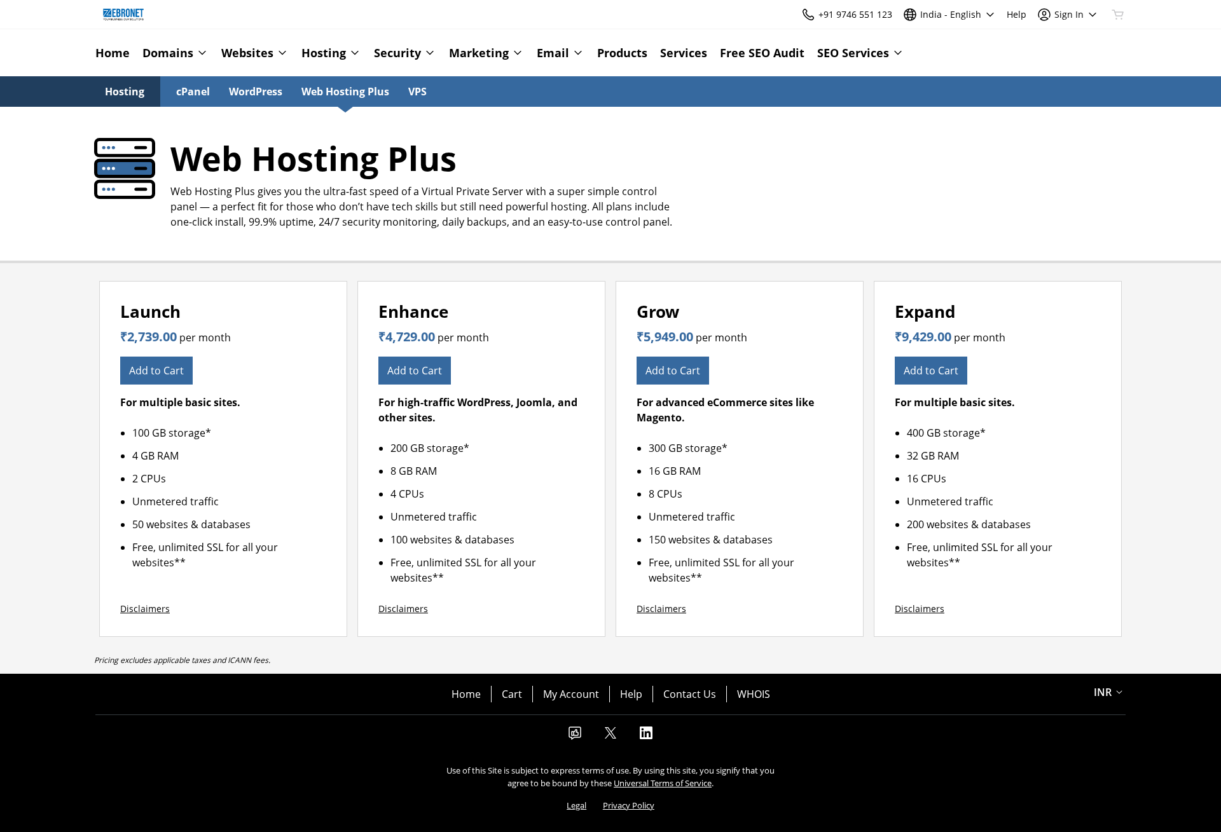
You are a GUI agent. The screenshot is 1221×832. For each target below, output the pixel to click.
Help (631, 694)
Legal (576, 805)
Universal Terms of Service (663, 783)
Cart (512, 694)
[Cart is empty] (1118, 14)
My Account (571, 694)
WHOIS (753, 694)
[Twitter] (610, 737)
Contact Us (689, 694)
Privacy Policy (628, 805)
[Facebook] (575, 737)
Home (466, 694)
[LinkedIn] (646, 737)
